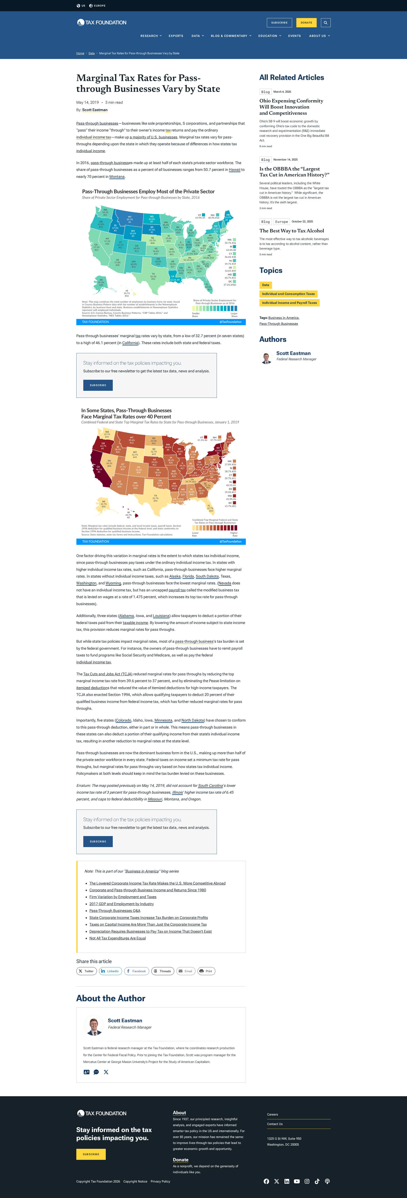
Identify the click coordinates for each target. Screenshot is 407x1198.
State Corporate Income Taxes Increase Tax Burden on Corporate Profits (148, 917)
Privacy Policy (160, 1181)
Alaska (175, 576)
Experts (177, 36)
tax (168, 130)
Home (80, 53)
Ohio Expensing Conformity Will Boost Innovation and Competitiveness (291, 107)
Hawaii (234, 169)
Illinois (177, 792)
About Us (317, 36)
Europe (100, 5)
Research (149, 36)
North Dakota (192, 720)
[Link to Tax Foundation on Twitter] (276, 1181)
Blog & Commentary (229, 36)
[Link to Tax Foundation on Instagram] (307, 1181)
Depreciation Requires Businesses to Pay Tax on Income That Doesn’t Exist (150, 931)
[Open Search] (326, 22)
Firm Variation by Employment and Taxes (122, 897)
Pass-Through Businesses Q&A (114, 910)
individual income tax (93, 137)
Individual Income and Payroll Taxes (289, 303)
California (130, 343)
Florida (188, 576)
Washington (86, 583)
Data (196, 36)
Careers (272, 1114)
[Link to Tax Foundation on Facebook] (266, 1181)
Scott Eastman (94, 110)
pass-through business (110, 163)
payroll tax (177, 590)
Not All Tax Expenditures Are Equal (117, 938)
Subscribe (279, 22)
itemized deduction (91, 688)
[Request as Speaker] (96, 1072)
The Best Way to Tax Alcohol (291, 231)
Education (267, 36)
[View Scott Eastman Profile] (86, 1072)
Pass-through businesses (97, 123)
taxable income (135, 622)
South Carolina (210, 785)
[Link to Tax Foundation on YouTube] (297, 1181)
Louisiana (161, 615)
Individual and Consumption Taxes (288, 294)
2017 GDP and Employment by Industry (121, 904)
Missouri (155, 799)
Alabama (126, 615)
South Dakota (207, 576)
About (179, 1112)
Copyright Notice (135, 1181)
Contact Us (275, 1124)
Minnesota (163, 720)
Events (295, 36)
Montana (117, 176)
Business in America (142, 871)
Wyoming (113, 583)
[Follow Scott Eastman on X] (106, 1072)
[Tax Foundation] (101, 23)
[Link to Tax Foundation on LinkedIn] (286, 1181)
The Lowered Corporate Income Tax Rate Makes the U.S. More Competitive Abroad (157, 883)
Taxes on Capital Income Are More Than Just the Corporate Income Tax (148, 924)
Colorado (123, 720)
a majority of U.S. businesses (153, 137)
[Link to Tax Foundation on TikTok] (317, 1181)
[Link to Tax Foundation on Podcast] (327, 1181)
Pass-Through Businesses (278, 324)
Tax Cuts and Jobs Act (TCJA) (107, 674)
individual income (90, 151)
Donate (306, 22)
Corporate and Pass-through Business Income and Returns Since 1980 (147, 890)
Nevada (225, 583)
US (83, 5)
